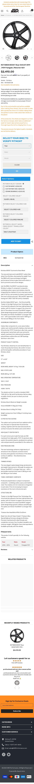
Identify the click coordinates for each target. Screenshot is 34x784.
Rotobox (9, 80)
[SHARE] (31, 241)
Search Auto (21, 771)
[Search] (7, 11)
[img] (17, 661)
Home (2, 15)
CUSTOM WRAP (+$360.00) (13, 186)
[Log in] (22, 11)
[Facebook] (3, 754)
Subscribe (17, 711)
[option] (17, 4)
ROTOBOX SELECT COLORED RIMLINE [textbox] (13, 215)
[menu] (2, 11)
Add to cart (15, 241)
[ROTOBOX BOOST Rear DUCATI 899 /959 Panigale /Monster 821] (17, 635)
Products (8, 15)
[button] (27, 49)
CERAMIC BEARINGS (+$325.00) (15, 191)
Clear (17, 165)
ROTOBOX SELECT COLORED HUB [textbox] (14, 205)
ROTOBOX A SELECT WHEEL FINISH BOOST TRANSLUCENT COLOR (13, 226)
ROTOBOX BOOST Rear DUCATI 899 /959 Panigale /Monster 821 (17, 646)
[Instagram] (8, 754)
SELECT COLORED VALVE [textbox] (12, 196)
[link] (17, 608)
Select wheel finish (10, 232)
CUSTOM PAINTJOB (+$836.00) (14, 189)
